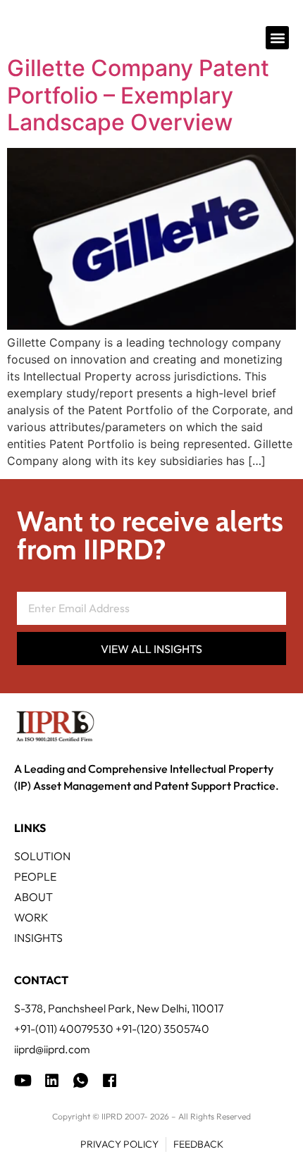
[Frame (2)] (109, 1080)
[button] (277, 37)
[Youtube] (23, 1080)
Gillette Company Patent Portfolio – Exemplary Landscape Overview (138, 95)
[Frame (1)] (52, 1080)
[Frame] (80, 1080)
